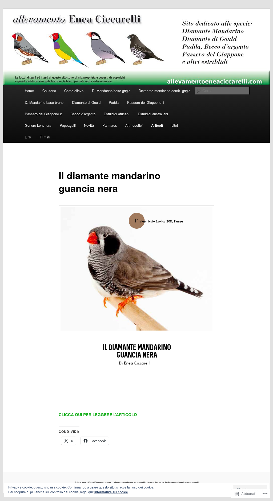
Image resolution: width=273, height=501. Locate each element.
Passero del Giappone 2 (43, 113)
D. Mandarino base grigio (111, 90)
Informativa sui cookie (111, 492)
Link (28, 136)
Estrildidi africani (116, 113)
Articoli (157, 125)
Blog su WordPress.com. (93, 482)
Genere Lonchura (38, 125)
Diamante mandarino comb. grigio (164, 90)
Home (29, 90)
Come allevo (73, 90)
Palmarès (109, 125)
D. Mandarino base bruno (44, 102)
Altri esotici (134, 125)
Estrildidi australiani (153, 113)
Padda (114, 102)
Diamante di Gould (86, 102)
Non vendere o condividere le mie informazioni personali (156, 482)
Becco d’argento (82, 113)
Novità (89, 125)
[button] (136, 305)
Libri (174, 125)
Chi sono (49, 90)
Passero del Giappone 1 (145, 102)
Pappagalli (68, 125)
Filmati (45, 136)
